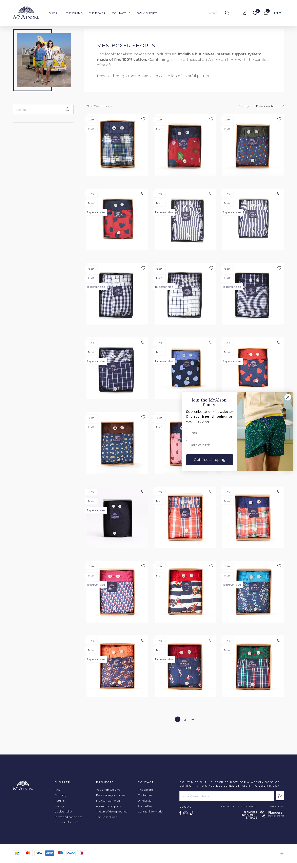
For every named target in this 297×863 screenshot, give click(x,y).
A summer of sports (108, 806)
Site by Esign (282, 853)
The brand (74, 13)
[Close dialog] (287, 397)
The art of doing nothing (111, 811)
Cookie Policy (64, 811)
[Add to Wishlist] (224, 32)
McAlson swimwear (108, 800)
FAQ (57, 789)
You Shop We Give (108, 789)
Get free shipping (209, 459)
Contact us (121, 13)
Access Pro (145, 806)
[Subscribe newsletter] (280, 795)
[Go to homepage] (26, 12)
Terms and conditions (68, 817)
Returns (59, 800)
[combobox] (219, 13)
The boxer (97, 13)
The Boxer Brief (106, 817)
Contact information (68, 822)
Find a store (145, 789)
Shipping (60, 795)
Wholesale (145, 800)
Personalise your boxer (111, 795)
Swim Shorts (147, 13)
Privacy (59, 806)
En (276, 13)
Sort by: (244, 106)
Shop (53, 13)
